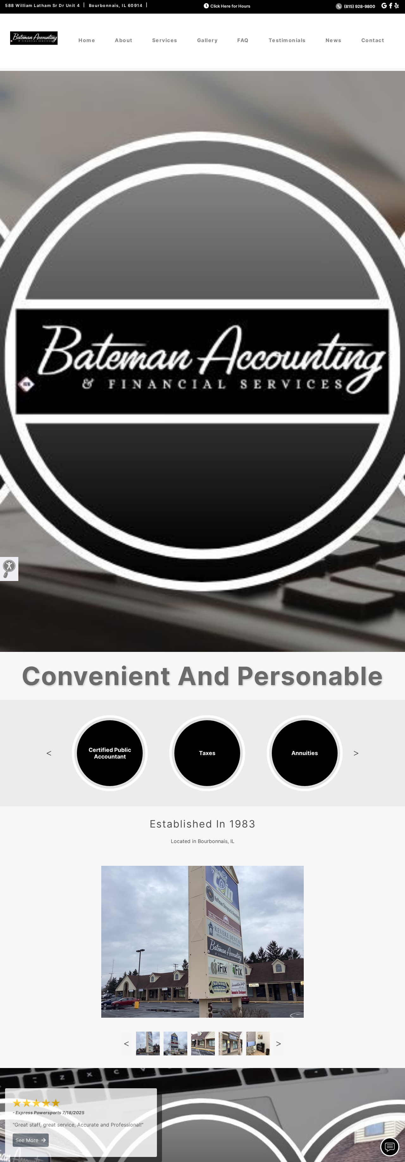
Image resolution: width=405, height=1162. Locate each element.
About (124, 40)
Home (86, 40)
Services (165, 40)
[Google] (384, 5)
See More (28, 1140)
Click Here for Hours (230, 6)
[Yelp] (397, 5)
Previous (48, 753)
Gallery (207, 40)
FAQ (243, 40)
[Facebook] (390, 5)
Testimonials (287, 40)
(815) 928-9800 (359, 6)
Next (356, 753)
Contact (372, 40)
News (334, 40)
